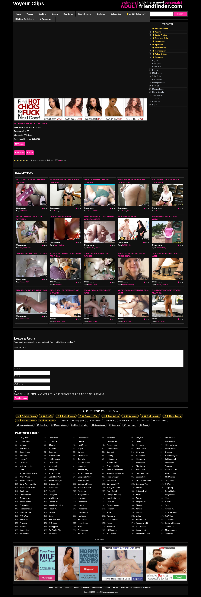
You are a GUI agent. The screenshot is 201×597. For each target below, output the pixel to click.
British (124, 211)
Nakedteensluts (26, 466)
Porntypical (53, 526)
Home (56, 211)
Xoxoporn (82, 498)
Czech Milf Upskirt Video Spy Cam (31, 253)
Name (17, 369)
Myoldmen (53, 498)
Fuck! (29, 248)
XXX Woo (24, 516)
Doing (90, 321)
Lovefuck (23, 463)
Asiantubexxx (25, 502)
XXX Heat (82, 534)
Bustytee (52, 452)
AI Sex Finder (54, 473)
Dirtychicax (170, 494)
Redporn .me (25, 498)
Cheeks (97, 248)
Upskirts (20, 144)
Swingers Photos (85, 484)
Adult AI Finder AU (115, 470)
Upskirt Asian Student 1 (61, 216)
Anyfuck (81, 448)
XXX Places (141, 526)
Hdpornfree (25, 441)
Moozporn (169, 463)
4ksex (138, 441)
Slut (31, 153)
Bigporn (155, 60)
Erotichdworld (84, 438)
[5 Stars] (27, 160)
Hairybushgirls (171, 455)
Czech (22, 282)
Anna (22, 319)
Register (68, 588)
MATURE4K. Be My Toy (127, 216)
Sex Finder (111, 480)
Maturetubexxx (158, 89)
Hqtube (81, 505)
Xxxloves (169, 534)
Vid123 (139, 487)
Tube (22, 470)
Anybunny (24, 523)
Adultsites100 (171, 470)
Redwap (110, 502)
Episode (125, 284)
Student (61, 245)
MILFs (95, 321)
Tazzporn (169, 466)
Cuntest (110, 452)
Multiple (128, 321)
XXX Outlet (156, 76)
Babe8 (154, 105)
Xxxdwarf (24, 519)
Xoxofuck (111, 526)
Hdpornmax (112, 441)
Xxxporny (169, 487)
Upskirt (107, 588)
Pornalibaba (170, 491)
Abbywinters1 (171, 445)
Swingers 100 (113, 484)
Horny (61, 211)
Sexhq (139, 494)
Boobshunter (170, 448)
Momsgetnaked (158, 83)
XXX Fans (169, 519)
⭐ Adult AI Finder (160, 29)
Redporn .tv (141, 519)
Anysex (139, 509)
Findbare (23, 455)
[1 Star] (15, 160)
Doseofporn (170, 441)
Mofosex (23, 445)
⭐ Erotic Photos (159, 35)
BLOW (95, 211)
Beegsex (81, 441)
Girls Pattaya (112, 519)
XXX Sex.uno (171, 512)
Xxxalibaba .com (143, 534)
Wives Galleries (84, 487)
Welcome (58, 588)
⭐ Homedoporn (159, 51)
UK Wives (169, 484)
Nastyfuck (53, 466)
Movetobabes (171, 530)
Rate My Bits (83, 480)
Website (18, 384)
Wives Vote (53, 487)
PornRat (155, 86)
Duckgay (169, 452)
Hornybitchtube (158, 92)
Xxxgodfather (83, 494)
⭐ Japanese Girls (160, 38)
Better (90, 284)
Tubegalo (53, 494)
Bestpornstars (113, 505)
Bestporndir (141, 448)
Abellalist (111, 438)
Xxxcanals (169, 526)
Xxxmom (155, 99)
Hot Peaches (54, 459)
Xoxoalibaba (157, 95)
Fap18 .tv (53, 509)
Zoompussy (83, 470)
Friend (95, 284)
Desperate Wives (85, 477)
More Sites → (100, 539)
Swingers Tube (113, 487)
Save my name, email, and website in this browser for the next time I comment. (59, 394)
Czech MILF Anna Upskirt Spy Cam (31, 290)
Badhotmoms (112, 448)
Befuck (139, 516)
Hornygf (23, 459)
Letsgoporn (112, 459)
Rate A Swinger (55, 480)
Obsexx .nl (53, 502)
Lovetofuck (53, 463)
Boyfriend (23, 248)
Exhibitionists (136, 588)
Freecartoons (54, 455)
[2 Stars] (18, 160)
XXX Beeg (53, 523)
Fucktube (82, 516)
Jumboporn (25, 491)
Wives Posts (170, 473)
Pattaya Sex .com (172, 523)
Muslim (20, 153)
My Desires (170, 477)
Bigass (51, 516)
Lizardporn (140, 459)
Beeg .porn (156, 64)
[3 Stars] (21, 160)
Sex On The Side (143, 480)
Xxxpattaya (141, 502)
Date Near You (55, 477)
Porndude (53, 441)
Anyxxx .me (112, 445)
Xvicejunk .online (56, 505)
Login (76, 588)
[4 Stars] (24, 160)
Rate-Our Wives (27, 480)
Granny (110, 455)
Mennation (140, 463)
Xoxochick (53, 534)
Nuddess (81, 466)
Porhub (23, 526)
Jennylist (81, 459)
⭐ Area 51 (156, 32)
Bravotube (24, 505)
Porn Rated (112, 491)
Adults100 (140, 470)
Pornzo (139, 498)
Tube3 (109, 512)
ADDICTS (23, 211)
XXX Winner (112, 530)
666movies (170, 438)
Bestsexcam (83, 530)
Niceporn (111, 516)
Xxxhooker (24, 530)
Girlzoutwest (83, 455)
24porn (52, 445)
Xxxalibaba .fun (113, 498)
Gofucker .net (25, 512)
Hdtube (168, 502)
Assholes (91, 248)
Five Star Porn (55, 519)
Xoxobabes (24, 534)
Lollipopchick (170, 459)
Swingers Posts (142, 473)
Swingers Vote (142, 484)
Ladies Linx (141, 477)
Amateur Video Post (115, 473)
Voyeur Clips (28, 3)
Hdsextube (53, 438)
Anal (28, 211)
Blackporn (82, 491)
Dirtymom (140, 452)
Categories (85, 588)
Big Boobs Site (55, 530)
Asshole (158, 284)
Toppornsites (25, 494)
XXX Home (82, 519)
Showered (57, 321)
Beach (115, 588)
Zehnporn (53, 470)
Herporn (110, 509)
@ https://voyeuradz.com (108, 592)
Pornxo (155, 70)
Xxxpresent (141, 530)
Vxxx (167, 498)
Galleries (148, 588)
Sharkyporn (141, 466)
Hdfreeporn (83, 512)
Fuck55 (52, 491)
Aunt (157, 211)
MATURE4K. (126, 245)
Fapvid (139, 512)
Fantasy (158, 248)
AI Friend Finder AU (28, 473)
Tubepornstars (26, 509)
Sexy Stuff (169, 480)
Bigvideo (52, 512)
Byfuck (81, 452)
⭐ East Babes (158, 41)
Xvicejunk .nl (141, 491)
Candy (56, 284)
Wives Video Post (27, 487)
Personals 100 (113, 466)
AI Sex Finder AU (85, 473)
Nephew (162, 211)
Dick (60, 284)
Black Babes (157, 79)
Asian (56, 245)
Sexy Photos (25, 438)
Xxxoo (109, 523)
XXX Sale (169, 516)
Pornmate (156, 102)
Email (18, 376)
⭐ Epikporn (157, 45)
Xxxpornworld (142, 523)
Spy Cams (125, 588)
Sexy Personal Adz (28, 484)
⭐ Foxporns (157, 57)
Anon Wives (25, 477)
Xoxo (80, 526)
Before (90, 211)
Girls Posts (24, 448)
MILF (129, 211)
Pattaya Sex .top (114, 494)
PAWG (163, 321)
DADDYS (165, 284)
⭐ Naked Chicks (159, 54)
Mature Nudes (84, 463)
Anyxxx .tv (169, 509)
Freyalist (139, 438)
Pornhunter (156, 67)
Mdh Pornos (157, 73)
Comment (20, 348)
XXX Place (111, 534)
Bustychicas (25, 452)
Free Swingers (113, 477)
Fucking (131, 284)
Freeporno (82, 509)
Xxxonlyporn (83, 523)
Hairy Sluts (140, 455)
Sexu (167, 505)
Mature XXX (112, 463)
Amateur (52, 448)
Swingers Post (55, 484)
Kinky (164, 248)
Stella (63, 321)
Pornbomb (82, 502)
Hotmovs (140, 445)
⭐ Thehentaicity (159, 48)
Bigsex (139, 505)
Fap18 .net (82, 445)
